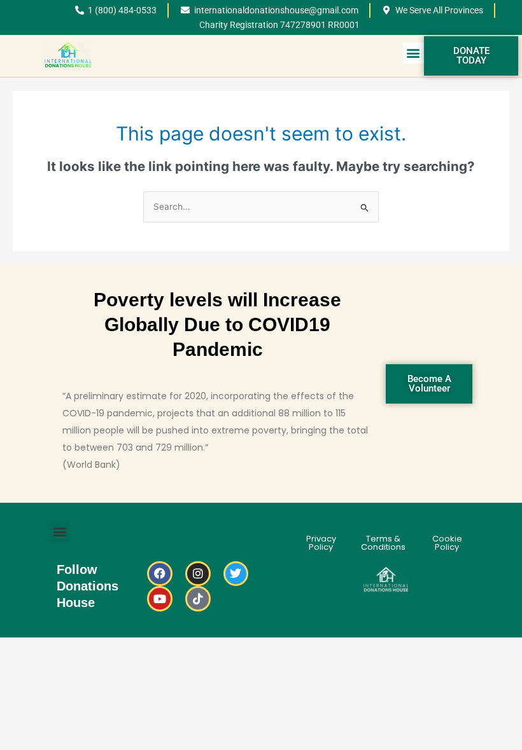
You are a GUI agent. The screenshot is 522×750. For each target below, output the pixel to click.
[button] (413, 53)
